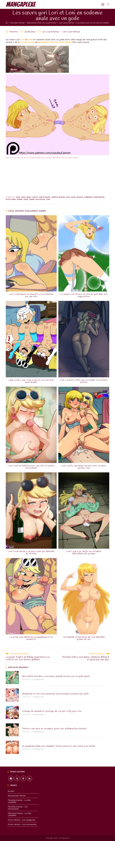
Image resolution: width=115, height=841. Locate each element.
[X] (17, 778)
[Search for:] (107, 4)
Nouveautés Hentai (17, 795)
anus (23, 197)
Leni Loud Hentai (71, 31)
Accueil (11, 791)
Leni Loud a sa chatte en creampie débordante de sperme (83, 552)
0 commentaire (38, 679)
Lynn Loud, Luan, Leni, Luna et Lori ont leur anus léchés (31, 381)
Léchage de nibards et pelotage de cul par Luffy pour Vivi (51, 711)
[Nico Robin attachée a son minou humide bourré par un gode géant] (12, 677)
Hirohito (14, 31)
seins (26, 199)
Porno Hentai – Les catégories (21, 820)
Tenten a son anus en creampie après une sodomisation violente (54, 728)
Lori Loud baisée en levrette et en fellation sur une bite (31, 295)
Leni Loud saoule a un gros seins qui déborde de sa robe (31, 552)
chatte (35, 197)
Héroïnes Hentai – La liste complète (19, 814)
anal (18, 197)
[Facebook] (11, 778)
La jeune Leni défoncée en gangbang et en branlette (31, 638)
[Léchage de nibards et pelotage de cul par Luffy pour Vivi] (12, 712)
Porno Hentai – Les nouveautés (22, 824)
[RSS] (29, 778)
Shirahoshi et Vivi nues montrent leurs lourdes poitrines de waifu (55, 693)
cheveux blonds (58, 197)
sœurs (32, 199)
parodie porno (27, 42)
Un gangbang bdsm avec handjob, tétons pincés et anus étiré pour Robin (58, 746)
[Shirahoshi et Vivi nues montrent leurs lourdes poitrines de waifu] (12, 694)
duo (68, 197)
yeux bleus (40, 199)
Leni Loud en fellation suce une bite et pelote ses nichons (31, 467)
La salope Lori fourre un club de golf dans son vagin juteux (83, 295)
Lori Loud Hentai (50, 31)
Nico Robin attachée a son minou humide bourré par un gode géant (56, 676)
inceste (79, 197)
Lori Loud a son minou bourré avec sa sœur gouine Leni (84, 467)
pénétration (98, 197)
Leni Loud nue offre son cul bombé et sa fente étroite (84, 381)
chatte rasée (44, 197)
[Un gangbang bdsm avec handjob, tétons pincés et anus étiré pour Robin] (12, 747)
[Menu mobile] (103, 4)
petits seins (11, 199)
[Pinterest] (23, 778)
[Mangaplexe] (7, 22)
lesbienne (88, 197)
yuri (48, 199)
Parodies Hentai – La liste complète (19, 801)
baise (29, 197)
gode (73, 197)
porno (20, 199)
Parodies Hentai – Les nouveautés (18, 807)
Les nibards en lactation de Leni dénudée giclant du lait (84, 638)
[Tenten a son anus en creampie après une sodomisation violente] (12, 729)
